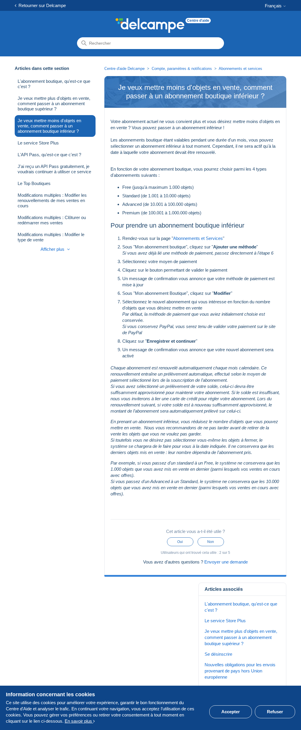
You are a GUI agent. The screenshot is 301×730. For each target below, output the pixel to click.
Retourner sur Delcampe (41, 5)
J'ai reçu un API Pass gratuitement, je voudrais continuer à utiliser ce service (54, 169)
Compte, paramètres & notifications (182, 68)
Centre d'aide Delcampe (125, 68)
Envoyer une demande (226, 561)
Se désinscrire (218, 654)
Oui (180, 542)
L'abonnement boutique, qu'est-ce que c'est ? (54, 84)
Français (274, 5)
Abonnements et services (240, 68)
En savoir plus (79, 721)
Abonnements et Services (198, 238)
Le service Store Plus (38, 142)
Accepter (230, 711)
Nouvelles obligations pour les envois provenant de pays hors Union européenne (240, 670)
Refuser (275, 711)
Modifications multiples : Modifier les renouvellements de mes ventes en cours (52, 200)
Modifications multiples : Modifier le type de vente (51, 237)
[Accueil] (150, 25)
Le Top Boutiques (34, 183)
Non (210, 542)
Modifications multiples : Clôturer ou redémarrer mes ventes (52, 220)
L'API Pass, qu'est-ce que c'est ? (49, 154)
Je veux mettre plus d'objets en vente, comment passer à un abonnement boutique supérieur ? (54, 103)
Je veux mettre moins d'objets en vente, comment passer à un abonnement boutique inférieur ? (49, 126)
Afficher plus (53, 249)
